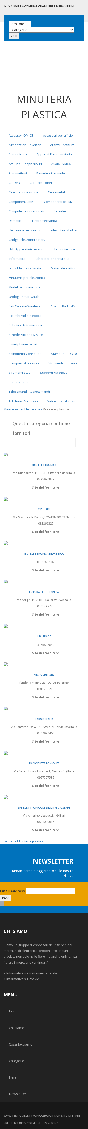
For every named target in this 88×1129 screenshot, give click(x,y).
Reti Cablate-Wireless (24, 306)
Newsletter (17, 1094)
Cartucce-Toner (41, 183)
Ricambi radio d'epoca (25, 315)
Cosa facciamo (21, 1044)
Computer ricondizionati (26, 211)
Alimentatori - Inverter (25, 145)
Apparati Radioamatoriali (54, 154)
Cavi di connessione (23, 192)
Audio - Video (61, 164)
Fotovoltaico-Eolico (63, 230)
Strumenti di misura (62, 363)
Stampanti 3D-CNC (64, 353)
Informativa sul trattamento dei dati (32, 973)
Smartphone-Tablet (23, 344)
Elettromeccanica (44, 221)
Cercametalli (57, 192)
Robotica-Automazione (25, 325)
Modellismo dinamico (24, 287)
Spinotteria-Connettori (25, 353)
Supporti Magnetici (54, 372)
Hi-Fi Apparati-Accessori (26, 249)
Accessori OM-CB (21, 135)
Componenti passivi (58, 202)
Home (14, 1011)
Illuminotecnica (64, 249)
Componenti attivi (21, 202)
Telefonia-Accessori (23, 401)
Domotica (15, 221)
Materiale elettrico (64, 268)
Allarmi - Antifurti (62, 145)
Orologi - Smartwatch (24, 296)
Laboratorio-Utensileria (52, 258)
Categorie (16, 1060)
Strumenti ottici (20, 372)
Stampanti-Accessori (24, 363)
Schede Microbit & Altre (26, 334)
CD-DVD (14, 183)
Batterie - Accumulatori (53, 173)
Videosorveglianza (61, 401)
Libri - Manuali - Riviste (25, 268)
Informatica (17, 258)
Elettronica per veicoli (24, 230)
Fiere (13, 1077)
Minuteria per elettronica (27, 277)
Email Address (12, 891)
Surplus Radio (19, 382)
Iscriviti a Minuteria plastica (24, 841)
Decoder (60, 211)
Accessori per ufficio (58, 135)
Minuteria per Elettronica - (23, 409)
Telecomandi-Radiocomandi (29, 391)
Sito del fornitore (45, 487)
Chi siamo (16, 1027)
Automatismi (18, 173)
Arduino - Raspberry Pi (25, 164)
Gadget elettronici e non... (27, 239)
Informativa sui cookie (22, 979)
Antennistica (18, 154)
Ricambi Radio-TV (62, 306)
